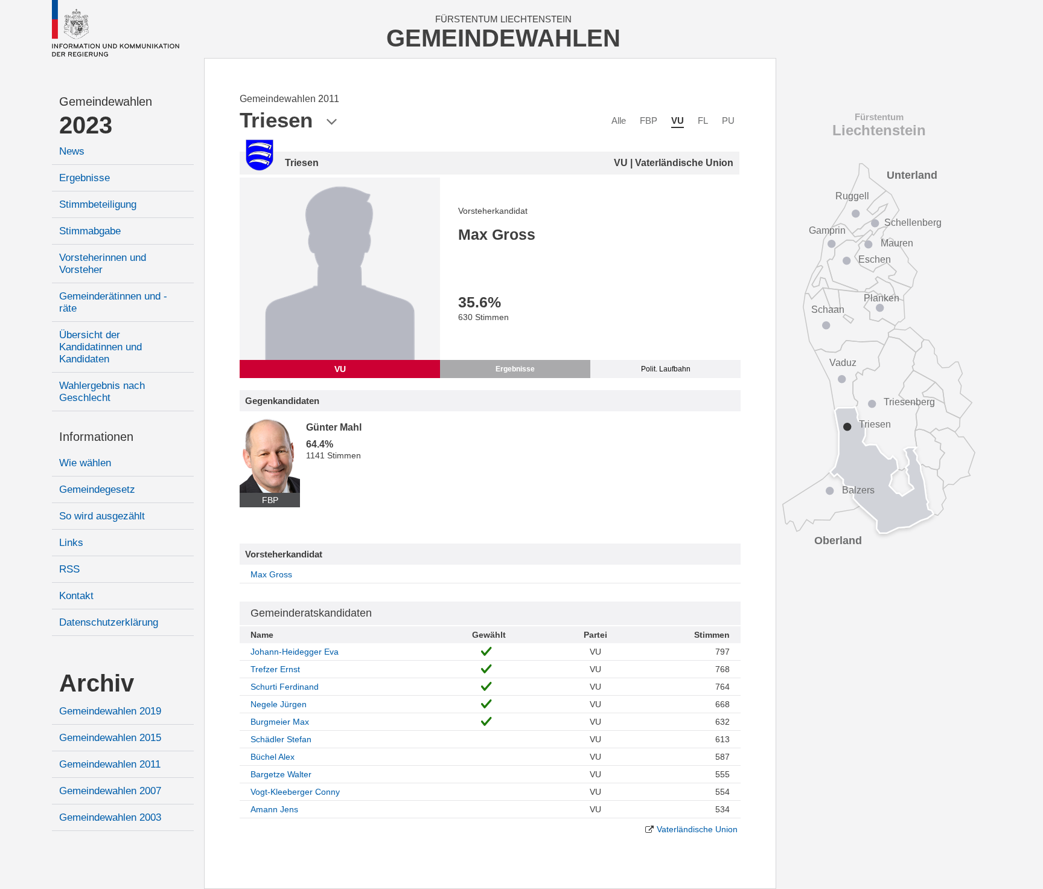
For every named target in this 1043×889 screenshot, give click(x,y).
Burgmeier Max (279, 722)
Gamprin (827, 230)
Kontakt (76, 596)
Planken (881, 298)
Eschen (874, 259)
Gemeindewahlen (105, 101)
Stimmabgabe (90, 231)
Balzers (858, 490)
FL (703, 120)
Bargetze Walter (280, 774)
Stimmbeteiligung (97, 204)
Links (71, 542)
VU (677, 120)
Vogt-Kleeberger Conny (295, 792)
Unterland (912, 175)
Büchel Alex (272, 757)
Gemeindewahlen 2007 (110, 791)
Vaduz (842, 363)
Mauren (897, 243)
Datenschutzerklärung (108, 622)
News (72, 151)
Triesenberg (909, 402)
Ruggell (852, 196)
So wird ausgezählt (102, 516)
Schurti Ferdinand (284, 687)
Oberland (838, 540)
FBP (648, 120)
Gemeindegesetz (97, 489)
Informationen (96, 437)
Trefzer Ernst (275, 669)
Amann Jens (274, 809)
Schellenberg (913, 222)
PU (728, 120)
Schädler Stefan (280, 739)
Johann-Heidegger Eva (294, 651)
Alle (618, 120)
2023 (85, 125)
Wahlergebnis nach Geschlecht (102, 391)
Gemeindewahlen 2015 (110, 737)
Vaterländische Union (697, 829)
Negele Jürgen (278, 704)
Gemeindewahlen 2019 (110, 711)
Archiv (96, 683)
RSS (69, 569)
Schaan (827, 309)
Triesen (875, 424)
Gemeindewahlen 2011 (110, 764)
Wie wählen (85, 463)
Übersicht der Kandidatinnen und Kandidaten (100, 347)
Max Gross (271, 574)
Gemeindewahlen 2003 (110, 817)
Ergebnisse (84, 178)
